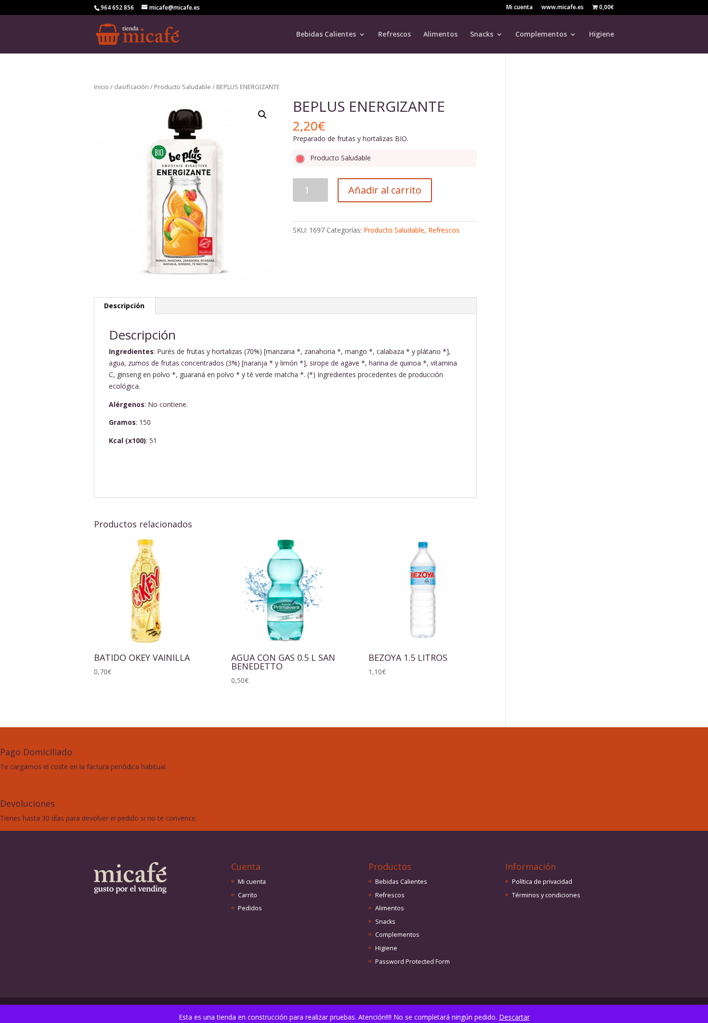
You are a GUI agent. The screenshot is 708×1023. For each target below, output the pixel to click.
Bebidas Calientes (326, 35)
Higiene (601, 35)
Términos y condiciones (546, 895)
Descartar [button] (514, 1017)
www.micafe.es (562, 7)
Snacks (481, 35)
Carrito (247, 895)
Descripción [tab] (124, 305)
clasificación (131, 86)
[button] (262, 114)
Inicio (101, 86)
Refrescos (394, 35)
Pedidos (250, 908)
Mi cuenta (519, 7)
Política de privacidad (542, 882)
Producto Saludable (182, 86)
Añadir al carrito (384, 190)
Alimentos (440, 35)
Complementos (541, 35)
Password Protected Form (412, 961)
